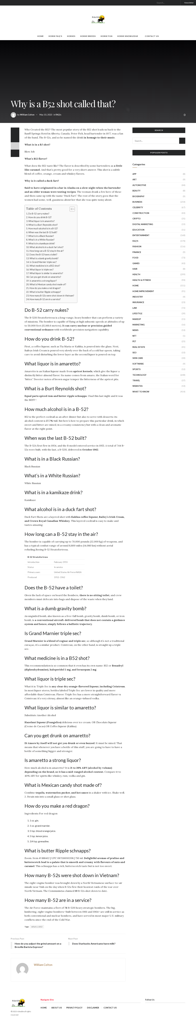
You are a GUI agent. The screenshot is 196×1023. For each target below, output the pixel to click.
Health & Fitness (141, 280)
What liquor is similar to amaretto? (46, 273)
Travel (136, 380)
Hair (134, 269)
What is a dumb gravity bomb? (44, 258)
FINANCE (136, 252)
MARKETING (138, 324)
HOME (40, 36)
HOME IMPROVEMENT (143, 291)
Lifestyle (137, 313)
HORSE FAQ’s (55, 36)
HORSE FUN (106, 36)
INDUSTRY (137, 297)
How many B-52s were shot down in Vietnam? (52, 295)
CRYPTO (136, 218)
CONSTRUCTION (140, 213)
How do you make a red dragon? (45, 288)
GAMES (135, 263)
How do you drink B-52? (40, 217)
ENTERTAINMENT (140, 235)
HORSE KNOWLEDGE (127, 36)
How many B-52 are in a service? (45, 299)
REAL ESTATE (138, 347)
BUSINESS (137, 202)
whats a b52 (37, 927)
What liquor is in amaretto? (41, 221)
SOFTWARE (138, 364)
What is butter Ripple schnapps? (45, 292)
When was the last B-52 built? (42, 232)
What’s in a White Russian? (41, 239)
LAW (134, 308)
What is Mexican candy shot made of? (48, 284)
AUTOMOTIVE (139, 185)
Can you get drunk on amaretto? (45, 277)
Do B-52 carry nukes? (38, 213)
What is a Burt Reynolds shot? (43, 224)
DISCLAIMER (93, 1007)
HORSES (71, 36)
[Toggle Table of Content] (70, 209)
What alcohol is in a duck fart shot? (47, 247)
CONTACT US (152, 36)
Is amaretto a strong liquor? (43, 280)
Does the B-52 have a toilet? (43, 254)
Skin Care (137, 358)
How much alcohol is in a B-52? (43, 228)
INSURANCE (138, 302)
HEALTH (136, 274)
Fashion (136, 246)
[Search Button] (177, 3)
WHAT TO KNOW (140, 391)
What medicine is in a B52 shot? (45, 265)
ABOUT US (56, 1007)
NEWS (135, 330)
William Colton (27, 114)
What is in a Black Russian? (41, 236)
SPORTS (136, 369)
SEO (134, 352)
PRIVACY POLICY (74, 1007)
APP (134, 174)
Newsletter (189, 3)
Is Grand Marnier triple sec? (43, 262)
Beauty (136, 190)
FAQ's (58, 114)
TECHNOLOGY (139, 375)
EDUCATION (138, 230)
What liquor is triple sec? (42, 269)
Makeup (136, 319)
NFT (134, 336)
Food (135, 257)
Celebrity (137, 207)
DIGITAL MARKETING (142, 224)
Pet (134, 341)
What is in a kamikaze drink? (41, 243)
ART (134, 179)
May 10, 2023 (46, 114)
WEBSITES (137, 386)
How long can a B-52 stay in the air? (47, 251)
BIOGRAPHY (138, 196)
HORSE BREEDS (88, 36)
